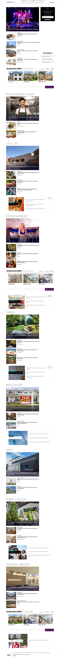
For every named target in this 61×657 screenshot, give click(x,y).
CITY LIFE (12, 143)
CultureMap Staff (9, 169)
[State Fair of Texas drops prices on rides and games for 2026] (11, 53)
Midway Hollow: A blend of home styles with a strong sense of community (35, 369)
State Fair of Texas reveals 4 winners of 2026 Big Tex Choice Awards (39, 442)
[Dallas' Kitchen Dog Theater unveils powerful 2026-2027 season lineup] (22, 464)
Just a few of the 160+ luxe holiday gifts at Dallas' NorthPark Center (35, 306)
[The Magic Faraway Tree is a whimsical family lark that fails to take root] (11, 247)
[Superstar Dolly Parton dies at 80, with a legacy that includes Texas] (22, 230)
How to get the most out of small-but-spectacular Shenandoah (37, 551)
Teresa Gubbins (19, 36)
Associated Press (19, 175)
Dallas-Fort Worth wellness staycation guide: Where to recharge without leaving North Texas (34, 205)
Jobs (38, 652)
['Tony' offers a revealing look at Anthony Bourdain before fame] (11, 256)
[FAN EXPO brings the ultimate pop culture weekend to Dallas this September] (11, 264)
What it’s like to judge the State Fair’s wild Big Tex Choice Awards (38, 437)
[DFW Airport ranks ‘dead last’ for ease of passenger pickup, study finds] (11, 45)
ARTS (9, 450)
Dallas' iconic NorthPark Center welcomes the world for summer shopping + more (36, 297)
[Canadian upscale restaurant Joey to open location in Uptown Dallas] (11, 36)
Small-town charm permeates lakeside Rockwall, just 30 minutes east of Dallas (39, 556)
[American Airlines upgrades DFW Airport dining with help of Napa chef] (11, 344)
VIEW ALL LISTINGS (49, 87)
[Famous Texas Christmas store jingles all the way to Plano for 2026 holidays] (22, 514)
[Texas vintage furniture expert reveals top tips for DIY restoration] (11, 531)
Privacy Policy (48, 652)
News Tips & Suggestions (17, 652)
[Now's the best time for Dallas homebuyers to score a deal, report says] (22, 399)
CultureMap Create (19, 191)
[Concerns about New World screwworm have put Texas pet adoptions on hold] (11, 175)
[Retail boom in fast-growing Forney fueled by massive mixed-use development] (11, 425)
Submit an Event (24, 652)
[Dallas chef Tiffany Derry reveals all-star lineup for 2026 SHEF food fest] (22, 108)
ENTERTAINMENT (17, 216)
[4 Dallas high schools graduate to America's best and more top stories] (22, 158)
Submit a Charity (29, 652)
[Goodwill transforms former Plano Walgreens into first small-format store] (11, 596)
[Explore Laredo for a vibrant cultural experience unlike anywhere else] (11, 360)
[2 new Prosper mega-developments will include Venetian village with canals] (11, 416)
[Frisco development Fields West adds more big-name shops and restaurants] (11, 539)
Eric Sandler (18, 134)
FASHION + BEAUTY (18, 564)
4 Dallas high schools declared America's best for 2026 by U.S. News (48, 56)
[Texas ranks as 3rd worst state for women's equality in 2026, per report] (11, 183)
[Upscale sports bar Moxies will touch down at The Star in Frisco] (11, 126)
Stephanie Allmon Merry (10, 525)
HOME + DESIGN (16, 499)
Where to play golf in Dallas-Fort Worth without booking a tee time (35, 208)
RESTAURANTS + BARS (20, 94)
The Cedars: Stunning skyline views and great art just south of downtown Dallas (35, 377)
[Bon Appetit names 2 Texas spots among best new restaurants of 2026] (11, 134)
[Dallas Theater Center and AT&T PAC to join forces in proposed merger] (11, 490)
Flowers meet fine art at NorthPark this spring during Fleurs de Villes (35, 302)
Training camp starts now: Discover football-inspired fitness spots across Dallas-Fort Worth (27, 189)
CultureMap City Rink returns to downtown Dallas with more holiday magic (39, 641)
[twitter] (51, 2)
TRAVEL (11, 312)
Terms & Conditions (42, 652)
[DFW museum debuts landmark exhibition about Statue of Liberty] (11, 481)
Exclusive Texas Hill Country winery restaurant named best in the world (47, 59)
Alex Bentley (8, 30)
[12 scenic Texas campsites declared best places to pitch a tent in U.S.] (22, 327)
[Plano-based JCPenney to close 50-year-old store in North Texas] (11, 604)
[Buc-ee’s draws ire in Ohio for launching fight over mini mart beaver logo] (11, 352)
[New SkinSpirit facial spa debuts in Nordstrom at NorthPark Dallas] (22, 579)
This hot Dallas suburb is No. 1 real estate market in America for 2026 (48, 62)
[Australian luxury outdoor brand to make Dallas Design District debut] (11, 62)
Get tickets (14, 655)
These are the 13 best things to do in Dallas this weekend (22, 29)
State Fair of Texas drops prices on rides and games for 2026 (38, 433)
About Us (12, 652)
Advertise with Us (34, 652)
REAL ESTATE (14, 385)
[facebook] (50, 2)
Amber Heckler (9, 338)
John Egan (8, 410)
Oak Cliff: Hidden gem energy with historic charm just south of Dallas (35, 373)
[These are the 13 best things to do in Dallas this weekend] (22, 19)
